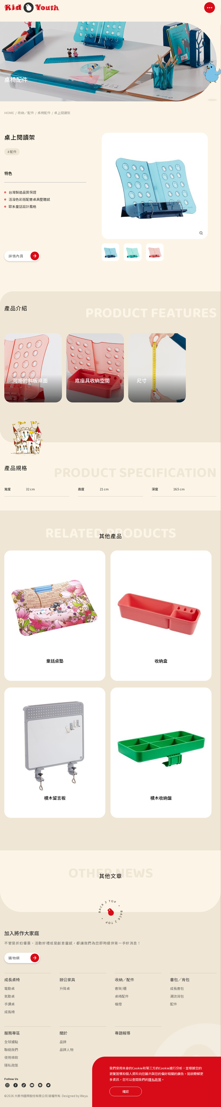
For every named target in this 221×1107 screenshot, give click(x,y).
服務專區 (12, 1033)
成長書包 (177, 988)
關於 (63, 1033)
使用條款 (11, 1057)
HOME (9, 112)
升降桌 (65, 988)
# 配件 (12, 151)
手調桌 (9, 1004)
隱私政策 (154, 1079)
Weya (84, 1096)
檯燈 (118, 1004)
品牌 (63, 1041)
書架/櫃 (120, 988)
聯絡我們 (11, 1049)
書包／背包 (179, 979)
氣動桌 (9, 996)
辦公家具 (67, 979)
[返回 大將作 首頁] (31, 7)
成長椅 (9, 1011)
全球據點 (11, 1041)
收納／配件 (124, 979)
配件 (173, 1004)
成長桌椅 (12, 979)
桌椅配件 (44, 112)
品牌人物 (66, 1049)
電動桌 (9, 988)
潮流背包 (177, 996)
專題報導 (122, 1033)
